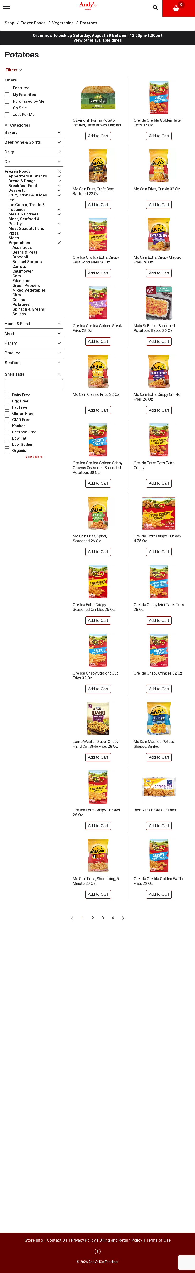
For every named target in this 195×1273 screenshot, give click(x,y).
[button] (58, 132)
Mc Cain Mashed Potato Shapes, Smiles (154, 744)
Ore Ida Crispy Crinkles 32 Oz (158, 673)
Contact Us (57, 1240)
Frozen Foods (33, 22)
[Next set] (122, 918)
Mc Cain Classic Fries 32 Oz (96, 394)
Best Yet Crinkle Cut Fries (155, 810)
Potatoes (88, 22)
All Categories (17, 125)
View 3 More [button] (33, 457)
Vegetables (62, 22)
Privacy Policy (83, 1240)
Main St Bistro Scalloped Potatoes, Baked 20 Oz (154, 328)
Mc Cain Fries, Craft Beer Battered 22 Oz (93, 191)
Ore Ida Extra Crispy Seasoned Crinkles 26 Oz (94, 607)
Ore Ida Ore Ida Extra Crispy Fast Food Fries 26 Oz (96, 259)
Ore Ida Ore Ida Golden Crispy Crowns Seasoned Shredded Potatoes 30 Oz (97, 467)
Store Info (34, 1240)
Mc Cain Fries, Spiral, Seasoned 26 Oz (90, 538)
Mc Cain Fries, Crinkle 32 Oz (157, 189)
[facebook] (98, 1252)
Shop (9, 22)
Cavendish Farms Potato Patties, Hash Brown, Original (97, 122)
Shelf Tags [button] (14, 374)
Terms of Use (158, 1240)
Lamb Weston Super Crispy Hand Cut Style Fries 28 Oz (95, 744)
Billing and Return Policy (120, 1240)
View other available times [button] (97, 40)
